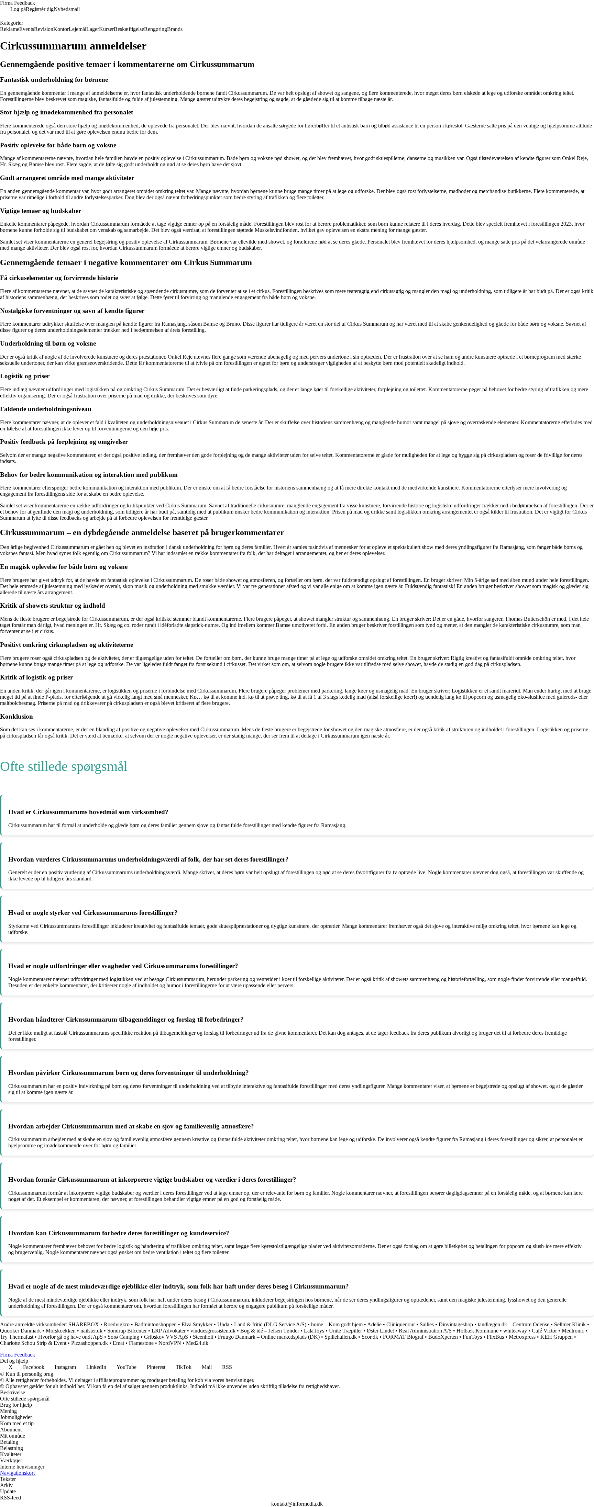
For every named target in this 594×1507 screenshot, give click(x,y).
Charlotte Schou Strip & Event (33, 1343)
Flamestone (141, 1343)
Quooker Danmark (20, 1331)
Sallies (427, 1324)
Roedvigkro (117, 1324)
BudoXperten (443, 1337)
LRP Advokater (169, 1331)
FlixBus (495, 1337)
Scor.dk (370, 1337)
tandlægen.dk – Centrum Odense (513, 1324)
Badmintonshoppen (155, 1324)
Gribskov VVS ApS (166, 1337)
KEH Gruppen (556, 1337)
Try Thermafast (16, 1337)
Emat (118, 1343)
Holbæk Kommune (477, 1331)
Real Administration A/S (425, 1331)
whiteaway (515, 1331)
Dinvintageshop (456, 1324)
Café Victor (544, 1331)
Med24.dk (197, 1343)
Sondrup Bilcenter (127, 1331)
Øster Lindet (380, 1331)
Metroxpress (522, 1337)
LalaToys (314, 1331)
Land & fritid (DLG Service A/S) (270, 1324)
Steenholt (203, 1337)
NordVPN (169, 1343)
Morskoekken (61, 1331)
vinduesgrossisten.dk (212, 1331)
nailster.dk (91, 1331)
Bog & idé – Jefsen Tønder (269, 1331)
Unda (223, 1324)
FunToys (472, 1337)
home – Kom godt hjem (337, 1324)
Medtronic (573, 1331)
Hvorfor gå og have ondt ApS (70, 1337)
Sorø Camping (123, 1337)
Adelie (374, 1324)
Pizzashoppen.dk (89, 1343)
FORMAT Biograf (403, 1337)
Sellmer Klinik (570, 1324)
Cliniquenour (400, 1324)
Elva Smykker (197, 1324)
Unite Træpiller (345, 1331)
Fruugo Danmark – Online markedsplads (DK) (269, 1337)
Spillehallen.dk (340, 1337)
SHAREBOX (83, 1324)
